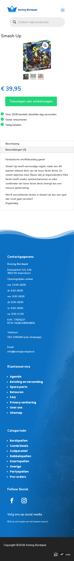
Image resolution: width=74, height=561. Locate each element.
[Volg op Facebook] (11, 500)
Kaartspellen (19, 461)
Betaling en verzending (26, 382)
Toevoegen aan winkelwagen (31, 101)
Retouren (16, 392)
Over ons (16, 407)
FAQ (13, 397)
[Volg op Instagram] (24, 500)
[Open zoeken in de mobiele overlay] (37, 22)
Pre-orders (18, 477)
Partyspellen (19, 471)
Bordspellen (18, 441)
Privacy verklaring (23, 402)
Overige (15, 466)
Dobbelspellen (20, 456)
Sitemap (16, 413)
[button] (45, 45)
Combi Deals (19, 446)
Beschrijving (12, 143)
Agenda (15, 376)
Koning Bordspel (36, 545)
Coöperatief (19, 451)
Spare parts (18, 387)
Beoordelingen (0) (16, 149)
